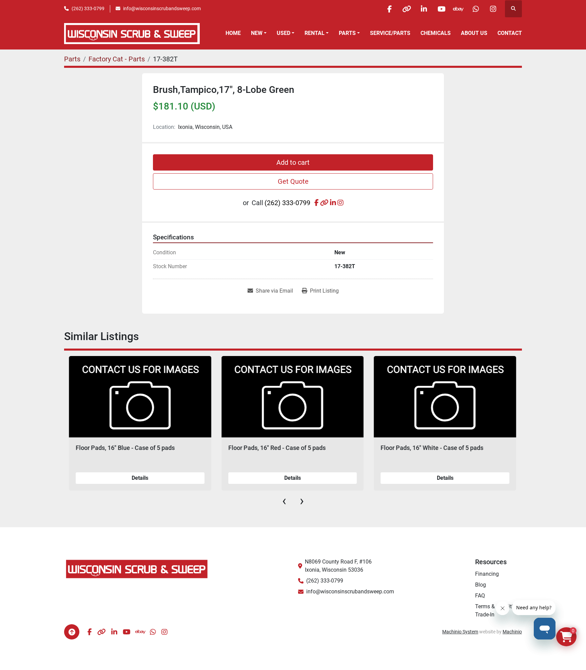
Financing (487, 574)
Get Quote (293, 181)
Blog (480, 585)
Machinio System (460, 631)
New (256, 33)
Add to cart (293, 162)
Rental (315, 33)
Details (139, 478)
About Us (474, 33)
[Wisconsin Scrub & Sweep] (137, 568)
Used (283, 33)
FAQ (480, 595)
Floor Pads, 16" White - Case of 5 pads (431, 447)
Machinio (512, 631)
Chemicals (436, 33)
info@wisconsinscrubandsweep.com (162, 8)
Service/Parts (390, 33)
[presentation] (284, 501)
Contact (509, 33)
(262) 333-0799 (88, 8)
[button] (259, 33)
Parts (347, 33)
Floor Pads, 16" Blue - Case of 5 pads (124, 447)
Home (233, 33)
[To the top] (71, 631)
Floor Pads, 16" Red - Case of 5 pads (276, 447)
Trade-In (484, 614)
